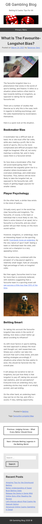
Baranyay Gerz (34, 47)
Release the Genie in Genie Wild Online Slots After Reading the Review (19, 496)
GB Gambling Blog (21, 4)
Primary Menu (21, 30)
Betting (25, 411)
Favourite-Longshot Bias (23, 416)
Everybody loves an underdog (22, 240)
